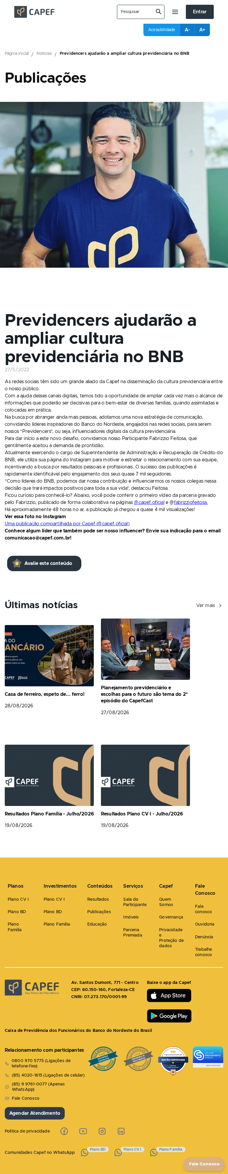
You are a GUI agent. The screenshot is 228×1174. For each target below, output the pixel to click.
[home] (60, 12)
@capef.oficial (149, 502)
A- (187, 30)
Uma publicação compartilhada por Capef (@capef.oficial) (67, 523)
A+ (202, 30)
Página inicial (17, 54)
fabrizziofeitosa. (191, 502)
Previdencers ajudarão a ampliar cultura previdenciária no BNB (125, 54)
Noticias (44, 54)
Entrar (200, 11)
